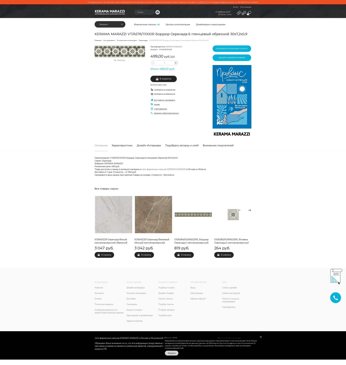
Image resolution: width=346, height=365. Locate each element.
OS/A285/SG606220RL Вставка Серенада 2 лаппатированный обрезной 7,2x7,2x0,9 (231, 242)
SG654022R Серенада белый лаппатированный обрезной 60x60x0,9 (111, 242)
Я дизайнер (270, 289)
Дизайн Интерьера (149, 145)
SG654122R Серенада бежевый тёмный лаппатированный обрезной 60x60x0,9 (151, 242)
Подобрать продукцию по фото (232, 49)
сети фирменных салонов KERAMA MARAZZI (164, 169)
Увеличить (121, 60)
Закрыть (172, 353)
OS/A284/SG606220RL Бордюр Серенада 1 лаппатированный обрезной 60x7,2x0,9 (191, 242)
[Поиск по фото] (157, 12)
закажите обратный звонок (224, 2)
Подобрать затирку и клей (182, 145)
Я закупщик (286, 289)
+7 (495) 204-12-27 (203, 2)
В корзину (165, 78)
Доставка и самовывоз (164, 100)
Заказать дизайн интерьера (232, 58)
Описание (101, 145)
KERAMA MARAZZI (174, 47)
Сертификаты (160, 109)
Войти (235, 7)
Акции (157, 104)
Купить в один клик (158, 85)
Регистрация (245, 7)
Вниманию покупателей (218, 145)
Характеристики (122, 145)
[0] (238, 15)
